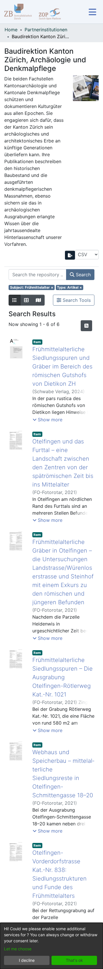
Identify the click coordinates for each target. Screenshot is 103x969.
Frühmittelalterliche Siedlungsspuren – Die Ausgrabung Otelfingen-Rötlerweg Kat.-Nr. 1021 (62, 677)
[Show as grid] (26, 300)
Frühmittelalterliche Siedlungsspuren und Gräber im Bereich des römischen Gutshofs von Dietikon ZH (62, 366)
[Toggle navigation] (92, 12)
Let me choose (17, 948)
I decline (27, 960)
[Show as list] (15, 300)
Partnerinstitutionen (46, 29)
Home (11, 29)
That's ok (74, 960)
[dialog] (51, 946)
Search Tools (76, 300)
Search (82, 274)
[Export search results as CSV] (70, 255)
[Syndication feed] (86, 325)
